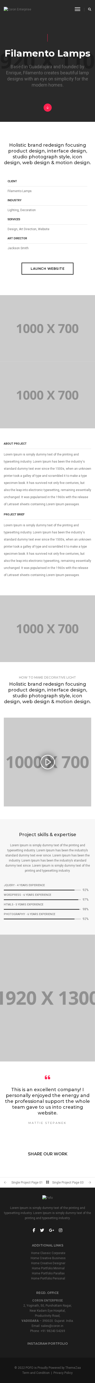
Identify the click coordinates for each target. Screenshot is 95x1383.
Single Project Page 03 (68, 1182)
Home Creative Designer (48, 1263)
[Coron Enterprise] (17, 9)
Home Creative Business (48, 1258)
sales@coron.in (52, 1326)
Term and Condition (36, 1373)
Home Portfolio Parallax (48, 1273)
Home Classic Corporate (48, 1253)
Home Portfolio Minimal (48, 1268)
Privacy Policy (63, 1373)
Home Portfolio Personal (48, 1278)
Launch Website (47, 268)
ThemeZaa (73, 1368)
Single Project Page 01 (27, 1182)
